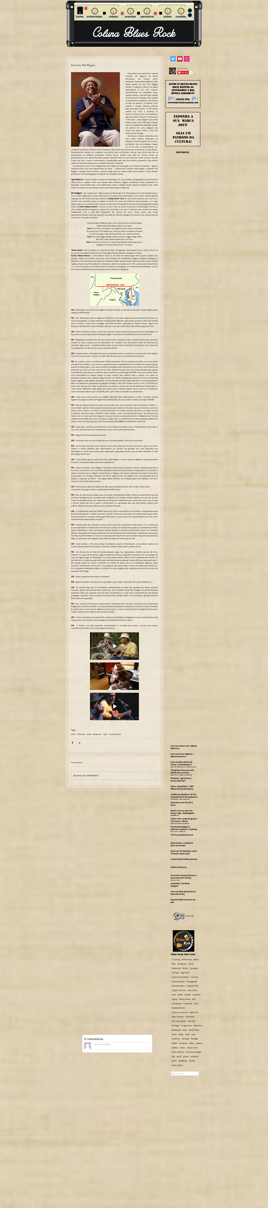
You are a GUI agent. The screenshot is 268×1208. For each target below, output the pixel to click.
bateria (175, 1047)
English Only (192, 985)
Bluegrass (182, 963)
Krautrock (187, 1003)
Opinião (191, 1021)
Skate (180, 1034)
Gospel (187, 994)
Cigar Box (184, 972)
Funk (174, 994)
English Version (179, 990)
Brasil (185, 968)
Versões (185, 1038)
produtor (194, 1056)
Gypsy (174, 999)
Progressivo (186, 1025)
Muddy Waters (178, 1008)
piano (186, 1056)
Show (174, 1034)
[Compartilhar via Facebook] (72, 742)
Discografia (192, 981)
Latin (196, 1003)
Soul (193, 1034)
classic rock (192, 1047)
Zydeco (199, 1043)
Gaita (105, 734)
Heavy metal (184, 999)
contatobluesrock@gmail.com (183, 103)
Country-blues (115, 734)
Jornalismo (177, 1003)
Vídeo (191, 1043)
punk (174, 1060)
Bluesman (97, 734)
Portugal (176, 1025)
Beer (174, 963)
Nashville (193, 1012)
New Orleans (178, 1016)
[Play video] (114, 646)
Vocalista (183, 1043)
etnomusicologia (193, 1052)
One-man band (179, 1021)
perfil (73, 734)
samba (192, 1060)
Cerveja (175, 972)
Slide (187, 1034)
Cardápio (194, 968)
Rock (185, 1030)
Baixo (195, 959)
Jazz (194, 999)
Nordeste (190, 1016)
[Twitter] (173, 59)
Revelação (176, 1030)
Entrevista (81, 734)
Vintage (194, 1038)
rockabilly (182, 1060)
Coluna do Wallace (180, 977)
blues (89, 734)
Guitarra (196, 994)
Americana (187, 959)
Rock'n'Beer (194, 1030)
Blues (191, 963)
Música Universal (180, 1012)
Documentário (178, 985)
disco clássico (178, 1052)
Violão (174, 1043)
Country (194, 977)
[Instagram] (186, 59)
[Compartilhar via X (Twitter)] (79, 742)
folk (173, 1056)
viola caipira (177, 1065)
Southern (176, 1038)
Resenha (198, 1025)
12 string (176, 959)
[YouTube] (180, 59)
